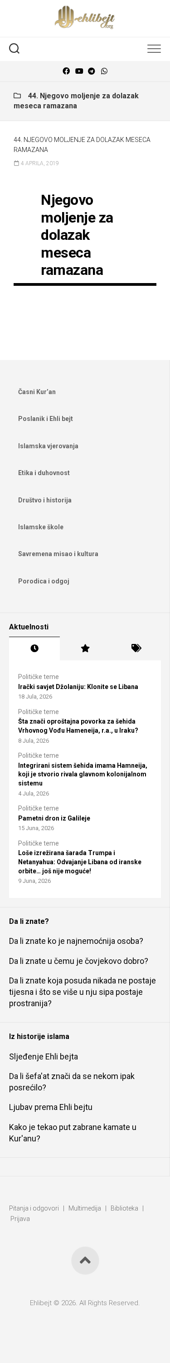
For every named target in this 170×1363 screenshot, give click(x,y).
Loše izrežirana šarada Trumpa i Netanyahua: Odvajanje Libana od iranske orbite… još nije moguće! (79, 861)
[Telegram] (91, 71)
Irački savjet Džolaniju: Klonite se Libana (78, 686)
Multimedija (84, 1208)
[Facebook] (66, 71)
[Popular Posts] (85, 648)
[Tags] (135, 648)
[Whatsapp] (104, 71)
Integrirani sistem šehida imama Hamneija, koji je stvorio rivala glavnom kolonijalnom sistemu (82, 774)
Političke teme (38, 676)
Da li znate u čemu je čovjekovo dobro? (78, 961)
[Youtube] (79, 71)
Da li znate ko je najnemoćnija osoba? (76, 941)
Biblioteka (124, 1208)
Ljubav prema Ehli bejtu (50, 1107)
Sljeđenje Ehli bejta (43, 1056)
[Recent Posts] (34, 648)
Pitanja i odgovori (34, 1208)
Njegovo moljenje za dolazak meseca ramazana (77, 235)
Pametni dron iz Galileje (54, 818)
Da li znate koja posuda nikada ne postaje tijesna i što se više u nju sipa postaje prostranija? (82, 992)
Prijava (20, 1218)
